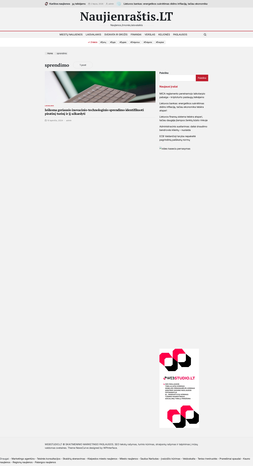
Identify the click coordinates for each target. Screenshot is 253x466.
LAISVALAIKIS (93, 34)
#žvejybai (160, 42)
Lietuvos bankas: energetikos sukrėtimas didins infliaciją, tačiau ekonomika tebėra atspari (162, 3)
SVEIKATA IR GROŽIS (115, 34)
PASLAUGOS (180, 34)
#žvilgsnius (135, 42)
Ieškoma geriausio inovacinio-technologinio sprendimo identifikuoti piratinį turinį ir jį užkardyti (94, 112)
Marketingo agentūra (23, 458)
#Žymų (103, 42)
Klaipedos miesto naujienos (102, 458)
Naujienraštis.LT (126, 16)
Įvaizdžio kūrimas (170, 458)
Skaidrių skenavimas (74, 458)
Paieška (163, 73)
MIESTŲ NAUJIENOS (71, 34)
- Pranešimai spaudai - (230, 458)
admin (100, 4)
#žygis (113, 42)
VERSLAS (150, 34)
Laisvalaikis (49, 105)
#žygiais (123, 42)
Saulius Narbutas (149, 458)
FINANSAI (136, 34)
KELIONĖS (164, 34)
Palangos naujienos (45, 462)
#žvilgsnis (148, 42)
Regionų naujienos (23, 462)
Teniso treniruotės (207, 458)
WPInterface (110, 447)
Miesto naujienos (129, 458)
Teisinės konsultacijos (48, 458)
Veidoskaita (189, 458)
